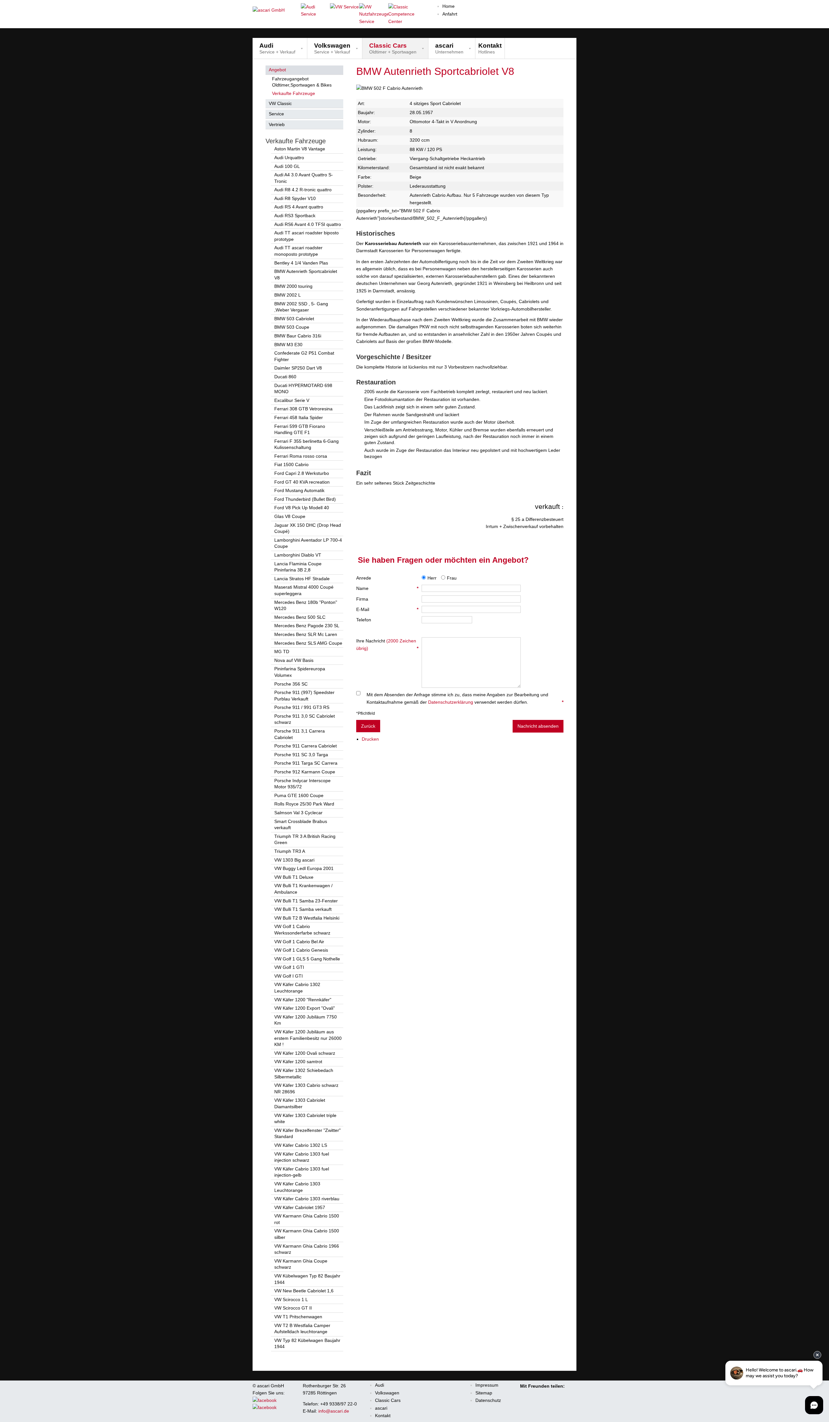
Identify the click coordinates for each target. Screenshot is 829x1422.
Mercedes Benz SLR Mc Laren (305, 634)
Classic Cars (388, 1400)
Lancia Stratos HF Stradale (302, 578)
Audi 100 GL (287, 166)
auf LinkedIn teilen (551, 1394)
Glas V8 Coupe (289, 516)
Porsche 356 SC (291, 684)
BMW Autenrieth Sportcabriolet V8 (435, 71)
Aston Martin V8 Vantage (299, 148)
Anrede (363, 578)
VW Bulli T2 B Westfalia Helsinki (306, 918)
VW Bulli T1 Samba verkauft (303, 909)
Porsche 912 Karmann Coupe (304, 771)
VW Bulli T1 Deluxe (293, 877)
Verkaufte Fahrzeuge (293, 93)
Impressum (486, 1385)
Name (387, 588)
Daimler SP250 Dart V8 (298, 367)
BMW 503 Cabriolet (294, 318)
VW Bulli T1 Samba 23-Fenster (306, 900)
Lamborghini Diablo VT (297, 555)
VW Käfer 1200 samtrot (298, 1061)
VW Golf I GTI (288, 976)
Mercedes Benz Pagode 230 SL (306, 625)
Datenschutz (488, 1400)
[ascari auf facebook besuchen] (268, 1400)
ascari (381, 1408)
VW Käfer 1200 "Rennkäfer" (302, 999)
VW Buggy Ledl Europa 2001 (304, 868)
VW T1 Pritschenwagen (298, 1316)
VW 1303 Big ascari (294, 860)
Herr (432, 578)
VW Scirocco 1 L (291, 1299)
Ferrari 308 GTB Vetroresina (303, 408)
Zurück (368, 726)
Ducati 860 (285, 376)
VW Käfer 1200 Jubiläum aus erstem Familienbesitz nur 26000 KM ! (308, 1038)
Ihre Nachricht (387, 644)
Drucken (370, 739)
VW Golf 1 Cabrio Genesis (301, 950)
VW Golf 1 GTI (289, 967)
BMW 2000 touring (293, 286)
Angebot (277, 69)
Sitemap (483, 1392)
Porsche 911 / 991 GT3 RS (301, 707)
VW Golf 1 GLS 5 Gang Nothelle (307, 958)
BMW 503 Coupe (291, 327)
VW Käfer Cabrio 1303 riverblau (306, 1198)
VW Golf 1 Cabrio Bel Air (299, 941)
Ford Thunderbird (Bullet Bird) (305, 499)
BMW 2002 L (287, 295)
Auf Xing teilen (542, 1394)
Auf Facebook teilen (524, 1394)
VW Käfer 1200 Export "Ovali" (304, 1008)
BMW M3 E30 (288, 344)
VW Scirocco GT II (293, 1307)
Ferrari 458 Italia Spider (298, 417)
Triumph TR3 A (289, 851)
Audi (379, 1385)
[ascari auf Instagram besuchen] (265, 1407)
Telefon (363, 619)
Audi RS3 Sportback (294, 215)
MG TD (281, 651)
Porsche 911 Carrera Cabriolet (305, 745)
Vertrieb (277, 124)
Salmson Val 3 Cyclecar (298, 812)
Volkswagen (387, 1392)
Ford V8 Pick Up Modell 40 (301, 507)
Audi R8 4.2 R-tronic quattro (303, 189)
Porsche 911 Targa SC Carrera (305, 763)
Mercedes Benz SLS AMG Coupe (308, 643)
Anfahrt (449, 14)
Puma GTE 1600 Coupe (299, 795)
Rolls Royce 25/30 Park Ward (304, 803)
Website (387, 630)
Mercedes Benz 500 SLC (299, 617)
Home (448, 6)
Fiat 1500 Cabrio (291, 464)
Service (276, 113)
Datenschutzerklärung (450, 702)
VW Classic (280, 103)
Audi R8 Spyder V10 (295, 198)
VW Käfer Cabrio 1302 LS (300, 1145)
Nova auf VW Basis (293, 660)
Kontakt (383, 1415)
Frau (452, 578)
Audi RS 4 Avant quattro (298, 206)
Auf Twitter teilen (533, 1394)
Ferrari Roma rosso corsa (300, 456)
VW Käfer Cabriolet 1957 (299, 1207)
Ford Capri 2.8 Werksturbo (301, 473)
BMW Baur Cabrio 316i (297, 335)
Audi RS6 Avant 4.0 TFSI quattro (307, 224)
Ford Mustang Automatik (299, 490)
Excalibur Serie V (291, 400)
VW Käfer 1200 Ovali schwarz (304, 1053)
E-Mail (387, 609)
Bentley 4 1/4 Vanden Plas (301, 262)
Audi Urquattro (289, 157)
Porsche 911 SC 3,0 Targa (301, 754)
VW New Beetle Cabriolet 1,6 (304, 1290)
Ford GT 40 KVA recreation (302, 482)
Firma (362, 599)
